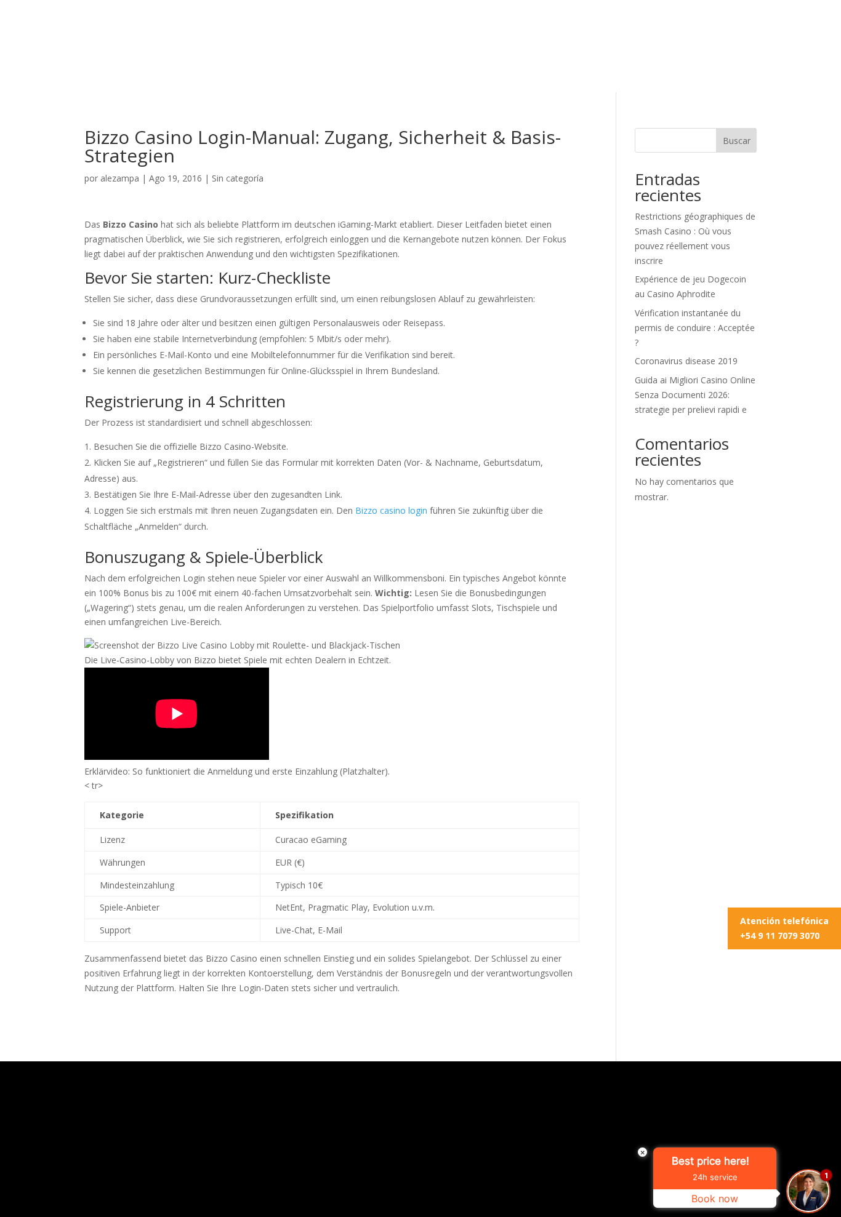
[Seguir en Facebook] (747, 28)
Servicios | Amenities (344, 71)
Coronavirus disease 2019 (686, 361)
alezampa (119, 178)
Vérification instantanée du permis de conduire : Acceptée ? (695, 327)
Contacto (582, 71)
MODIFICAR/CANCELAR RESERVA (515, 28)
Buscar (736, 140)
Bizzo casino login (391, 510)
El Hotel (254, 71)
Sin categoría (238, 178)
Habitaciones (446, 71)
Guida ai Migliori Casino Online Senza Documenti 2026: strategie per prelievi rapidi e (695, 394)
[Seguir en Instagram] (722, 28)
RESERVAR (657, 28)
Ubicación (519, 71)
